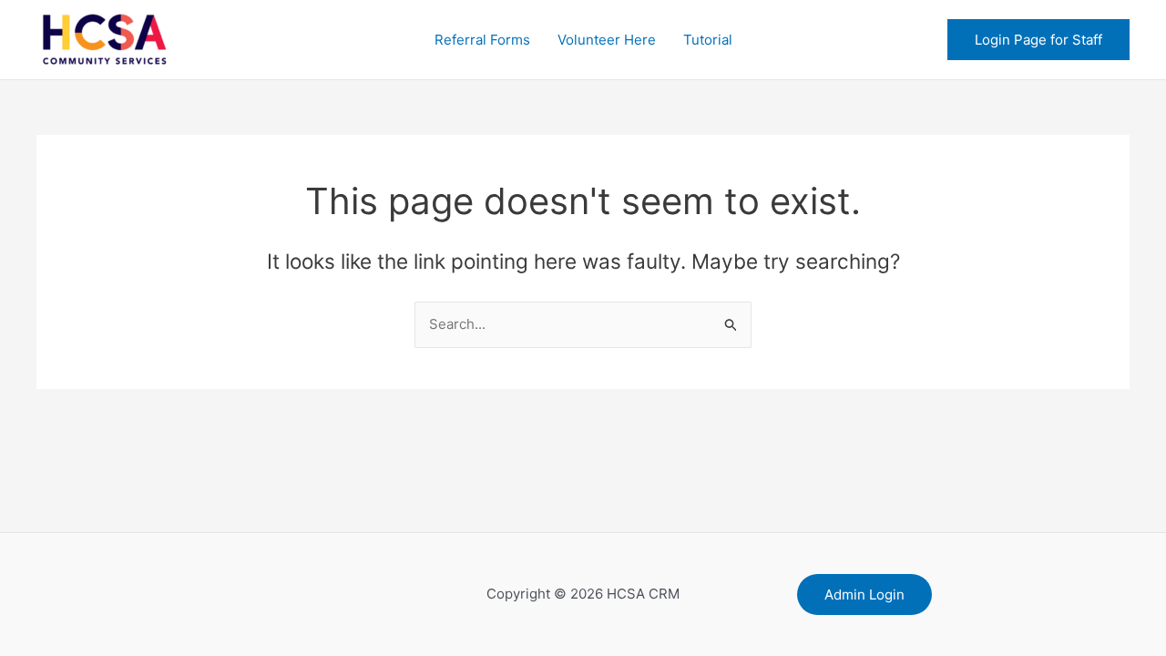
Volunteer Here (606, 39)
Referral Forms (482, 39)
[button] (1038, 39)
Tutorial (707, 39)
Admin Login (864, 594)
